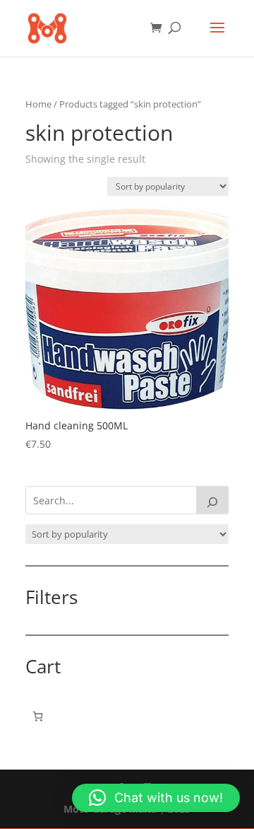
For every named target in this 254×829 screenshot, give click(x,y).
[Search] (212, 500)
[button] (156, 798)
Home (38, 104)
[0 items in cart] (37, 716)
